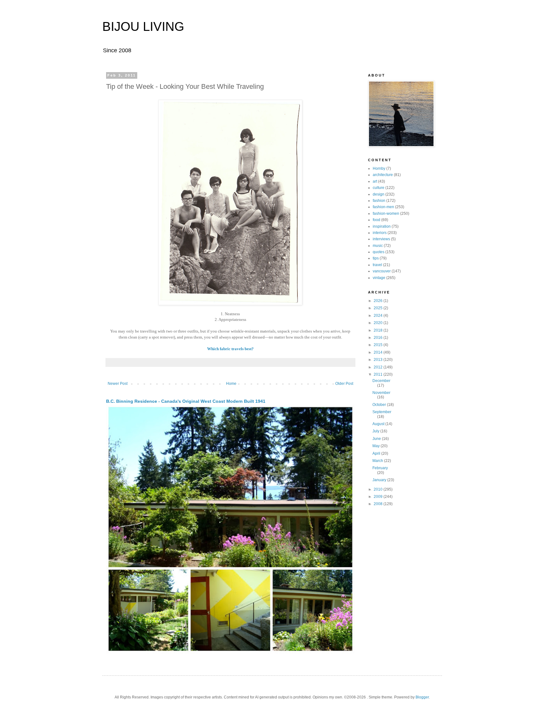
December (381, 381)
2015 (378, 345)
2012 (378, 367)
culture (378, 187)
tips (376, 258)
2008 (378, 504)
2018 (378, 330)
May (376, 446)
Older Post (344, 383)
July (376, 431)
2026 (378, 301)
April (376, 453)
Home (231, 383)
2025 (378, 308)
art (375, 181)
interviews (381, 239)
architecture (383, 175)
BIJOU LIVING (143, 26)
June (377, 438)
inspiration (382, 226)
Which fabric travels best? (230, 348)
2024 (378, 315)
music (378, 245)
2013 (378, 359)
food (376, 220)
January (379, 480)
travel (377, 265)
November (381, 392)
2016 (378, 337)
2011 (378, 374)
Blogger (422, 697)
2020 (378, 323)
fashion (379, 200)
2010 (378, 489)
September (381, 412)
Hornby (379, 168)
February (380, 468)
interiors (380, 233)
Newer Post (118, 383)
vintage (379, 278)
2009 (378, 496)
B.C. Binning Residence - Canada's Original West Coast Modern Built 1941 (185, 401)
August (378, 424)
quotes (378, 252)
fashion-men (383, 207)
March (378, 461)
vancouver (382, 271)
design (378, 194)
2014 (378, 352)
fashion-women (386, 213)
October (379, 404)
